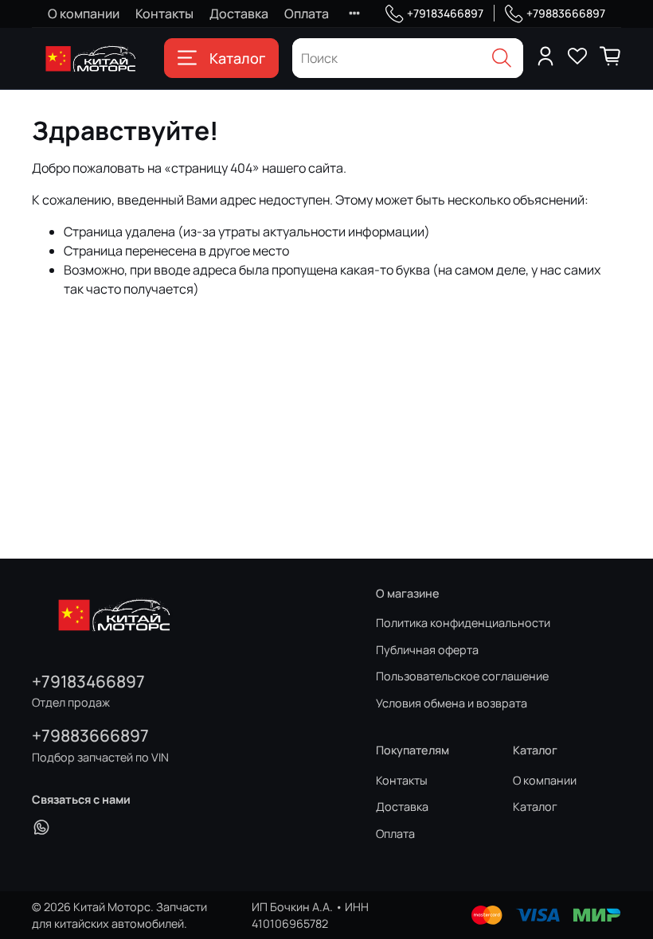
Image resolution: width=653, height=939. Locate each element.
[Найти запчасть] (501, 58)
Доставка (238, 13)
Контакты (164, 13)
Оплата (306, 13)
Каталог (237, 58)
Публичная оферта (427, 649)
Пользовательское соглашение (462, 676)
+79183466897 (445, 13)
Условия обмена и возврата (451, 703)
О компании (83, 13)
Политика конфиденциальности (463, 622)
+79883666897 (565, 13)
